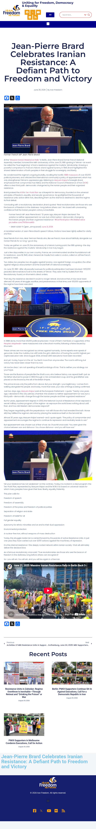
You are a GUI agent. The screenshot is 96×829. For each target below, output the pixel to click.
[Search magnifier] (88, 15)
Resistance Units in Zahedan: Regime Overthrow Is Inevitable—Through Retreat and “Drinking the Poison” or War (24, 693)
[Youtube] (38, 12)
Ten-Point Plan (32, 192)
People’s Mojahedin (12, 343)
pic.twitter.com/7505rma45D (21, 222)
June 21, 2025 (47, 227)
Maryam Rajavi (61, 180)
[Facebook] (27, 12)
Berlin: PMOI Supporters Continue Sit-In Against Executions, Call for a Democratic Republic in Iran (72, 692)
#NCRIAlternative (77, 219)
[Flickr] (29, 17)
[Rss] (35, 17)
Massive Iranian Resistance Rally (24, 160)
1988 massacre (71, 175)
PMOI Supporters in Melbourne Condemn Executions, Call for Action (24, 741)
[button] (48, 23)
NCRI (85, 183)
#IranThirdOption (62, 219)
